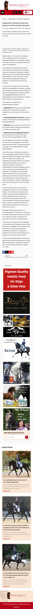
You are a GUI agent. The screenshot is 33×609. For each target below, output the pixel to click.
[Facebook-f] (17, 12)
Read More (6, 491)
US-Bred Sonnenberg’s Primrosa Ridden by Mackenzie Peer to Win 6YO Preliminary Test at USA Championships (16, 527)
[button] (2, 12)
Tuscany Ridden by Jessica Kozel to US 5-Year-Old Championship (15, 480)
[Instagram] (20, 12)
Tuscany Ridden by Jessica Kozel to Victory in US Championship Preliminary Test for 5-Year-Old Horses (16, 575)
